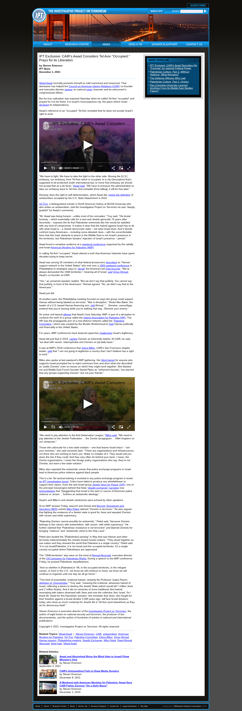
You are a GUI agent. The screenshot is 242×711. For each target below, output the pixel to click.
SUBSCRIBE (198, 5)
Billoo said (111, 435)
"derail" (81, 268)
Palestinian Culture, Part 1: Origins (169, 81)
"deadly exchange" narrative (103, 487)
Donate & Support (98, 706)
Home (37, 706)
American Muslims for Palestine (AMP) (72, 247)
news (89, 89)
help (111, 324)
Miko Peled (73, 509)
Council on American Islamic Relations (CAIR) (94, 86)
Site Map (144, 706)
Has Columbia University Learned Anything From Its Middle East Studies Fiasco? (171, 88)
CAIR (99, 634)
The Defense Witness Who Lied (167, 78)
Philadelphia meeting (69, 640)
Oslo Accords (113, 268)
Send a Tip (82, 706)
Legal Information (129, 706)
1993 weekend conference (114, 265)
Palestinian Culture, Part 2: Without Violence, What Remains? (169, 73)
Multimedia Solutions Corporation (187, 706)
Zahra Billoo (105, 637)
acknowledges (47, 491)
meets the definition (119, 194)
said (110, 271)
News (72, 706)
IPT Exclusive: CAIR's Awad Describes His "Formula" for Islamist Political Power (173, 67)
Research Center (59, 706)
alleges (67, 314)
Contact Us (114, 706)
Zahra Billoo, (88, 347)
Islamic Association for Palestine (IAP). (104, 317)
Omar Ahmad (120, 271)
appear (69, 89)
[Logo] (46, 126)
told (93, 305)
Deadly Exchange (92, 640)
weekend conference (94, 244)
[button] (87, 145)
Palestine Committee (86, 637)
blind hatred (108, 360)
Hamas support (47, 640)
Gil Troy (68, 637)
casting (73, 338)
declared (44, 104)
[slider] (87, 162)
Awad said (79, 185)
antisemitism (110, 634)
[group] (61, 168)
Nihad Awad (45, 83)
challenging (106, 333)
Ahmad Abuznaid (101, 555)
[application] (87, 145)
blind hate (56, 643)
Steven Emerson (85, 634)
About (46, 706)
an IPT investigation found (53, 481)
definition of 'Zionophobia (53, 583)
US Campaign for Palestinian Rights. (66, 558)
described (111, 262)
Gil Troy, (43, 203)
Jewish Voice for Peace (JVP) (108, 484)
